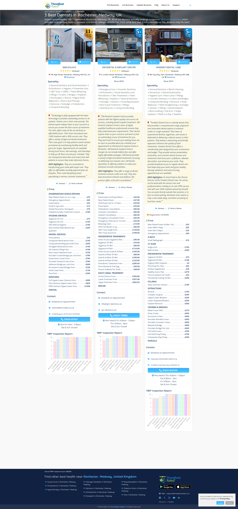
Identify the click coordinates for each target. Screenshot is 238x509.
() (76, 71)
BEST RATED (49, 12)
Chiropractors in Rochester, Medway (61, 486)
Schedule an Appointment (63, 301)
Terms (171, 502)
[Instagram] (169, 497)
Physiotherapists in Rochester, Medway (134, 483)
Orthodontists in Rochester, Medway (100, 492)
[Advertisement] (119, 451)
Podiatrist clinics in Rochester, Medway (134, 489)
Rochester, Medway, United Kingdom (110, 476)
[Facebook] (160, 497)
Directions (70, 77)
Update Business (144, 5)
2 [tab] (68, 56)
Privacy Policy (225, 499)
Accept (220, 503)
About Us (165, 5)
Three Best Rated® (117, 507)
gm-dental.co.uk (108, 310)
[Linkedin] (179, 497)
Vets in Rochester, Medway (134, 495)
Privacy (162, 502)
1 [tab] (66, 56)
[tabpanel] (69, 45)
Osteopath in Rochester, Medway (99, 496)
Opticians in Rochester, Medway (98, 488)
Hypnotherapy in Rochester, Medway (62, 489)
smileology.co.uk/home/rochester (66, 314)
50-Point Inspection (170, 19)
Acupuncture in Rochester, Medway (61, 482)
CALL (55, 62)
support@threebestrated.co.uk (178, 493)
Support (176, 5)
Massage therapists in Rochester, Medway (97, 483)
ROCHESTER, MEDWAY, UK (65, 12)
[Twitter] (164, 497)
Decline (229, 503)
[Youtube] (174, 497)
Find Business (113, 5)
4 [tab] (72, 56)
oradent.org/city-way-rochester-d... (165, 365)
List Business (127, 5)
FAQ (156, 5)
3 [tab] (70, 56)
